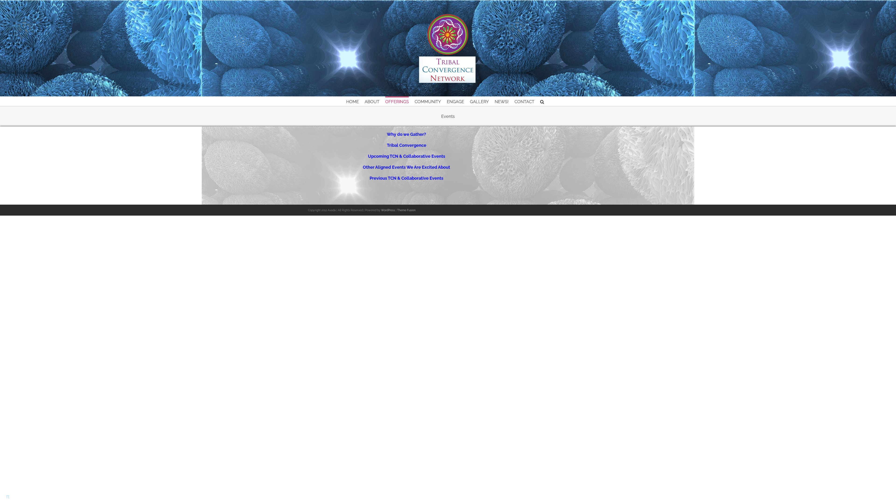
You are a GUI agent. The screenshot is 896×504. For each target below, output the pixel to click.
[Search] (542, 101)
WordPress (388, 210)
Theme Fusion (406, 210)
